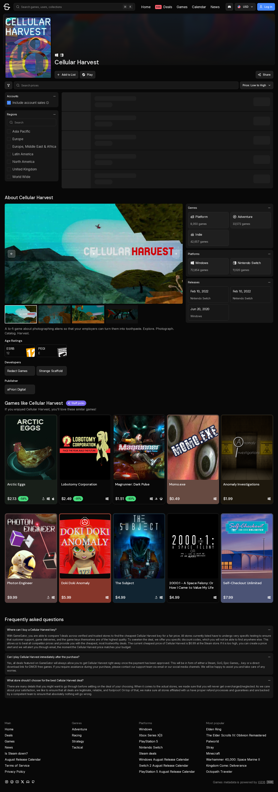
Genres (192, 207)
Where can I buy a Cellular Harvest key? (32, 629)
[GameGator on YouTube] (17, 782)
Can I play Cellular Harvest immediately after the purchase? (43, 656)
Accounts (12, 96)
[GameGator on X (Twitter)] (22, 782)
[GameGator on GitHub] (33, 782)
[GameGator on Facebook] (12, 782)
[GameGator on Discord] (229, 7)
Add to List (69, 74)
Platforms (193, 253)
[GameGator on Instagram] (7, 782)
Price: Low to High (254, 85)
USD (245, 6)
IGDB (261, 782)
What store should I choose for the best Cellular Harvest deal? (45, 680)
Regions (12, 114)
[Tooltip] (47, 102)
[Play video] (94, 254)
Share (267, 74)
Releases (193, 282)
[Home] (7, 7)
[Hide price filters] (8, 85)
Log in (268, 6)
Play (90, 74)
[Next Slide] (176, 254)
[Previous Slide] (11, 254)
